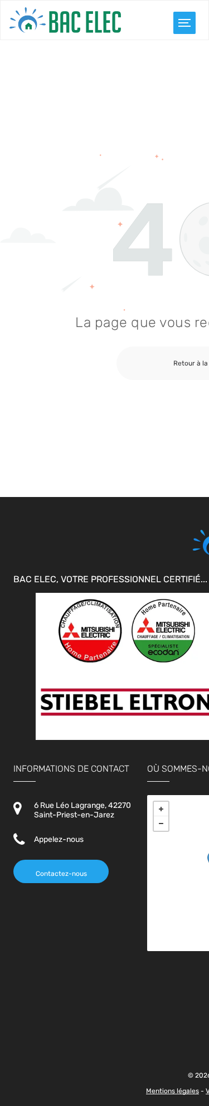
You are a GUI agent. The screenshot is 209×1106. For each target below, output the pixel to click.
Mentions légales (172, 1091)
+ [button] (161, 809)
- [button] (161, 823)
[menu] (184, 23)
